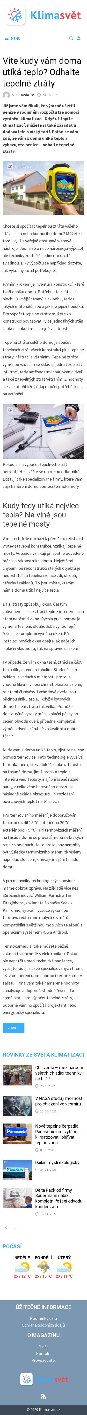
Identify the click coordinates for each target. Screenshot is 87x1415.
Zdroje (13, 1028)
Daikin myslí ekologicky (57, 1162)
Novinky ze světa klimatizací (43, 1055)
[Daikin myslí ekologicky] (17, 1163)
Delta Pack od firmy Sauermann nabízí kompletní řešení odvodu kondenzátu (58, 1198)
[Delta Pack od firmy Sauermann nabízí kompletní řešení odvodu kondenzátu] (17, 1191)
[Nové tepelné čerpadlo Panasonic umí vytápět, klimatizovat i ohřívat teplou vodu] (17, 1127)
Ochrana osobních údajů (43, 1325)
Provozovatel (43, 1360)
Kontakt (43, 1353)
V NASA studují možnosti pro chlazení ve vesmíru (59, 1101)
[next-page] (14, 1227)
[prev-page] (6, 1227)
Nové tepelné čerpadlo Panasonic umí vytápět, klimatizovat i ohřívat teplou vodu (57, 1134)
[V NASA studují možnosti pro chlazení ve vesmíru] (17, 1099)
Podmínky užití (43, 1318)
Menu (15, 38)
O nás (43, 1346)
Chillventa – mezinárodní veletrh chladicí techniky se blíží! (59, 1073)
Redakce (27, 95)
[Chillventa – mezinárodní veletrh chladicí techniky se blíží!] (17, 1068)
